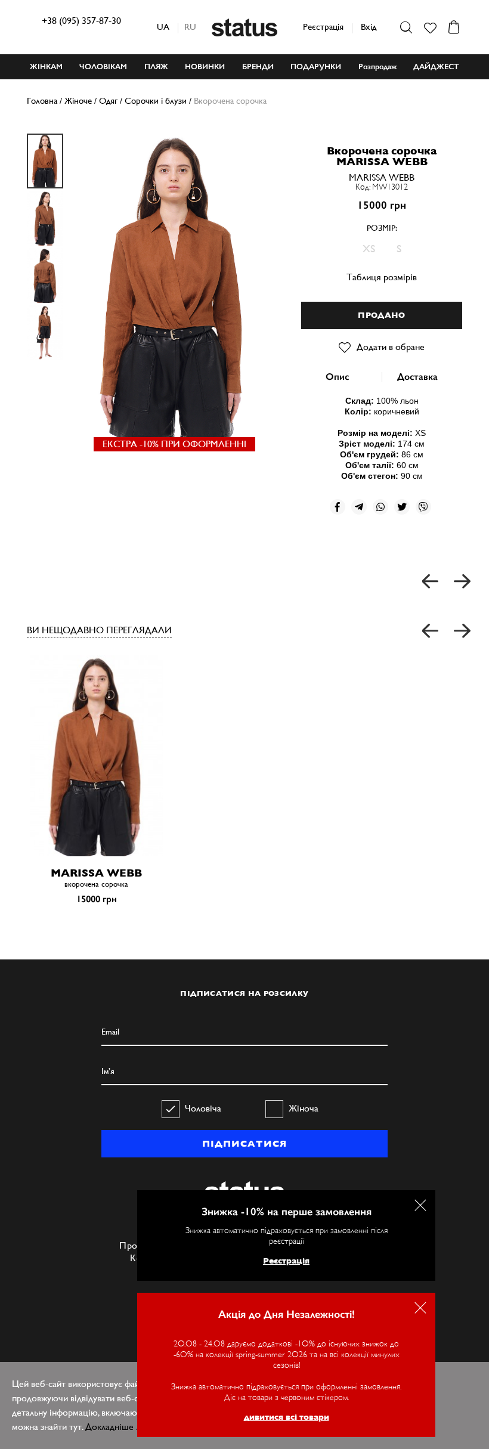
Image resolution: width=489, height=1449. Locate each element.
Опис (337, 376)
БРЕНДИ (258, 66)
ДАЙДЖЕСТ (436, 66)
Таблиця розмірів (381, 277)
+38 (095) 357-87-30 (81, 20)
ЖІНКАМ (46, 66)
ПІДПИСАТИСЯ (244, 1143)
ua (163, 26)
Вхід (368, 26)
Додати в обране (391, 346)
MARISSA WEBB (381, 177)
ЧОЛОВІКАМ (103, 66)
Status (244, 27)
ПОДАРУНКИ (315, 66)
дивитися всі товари (286, 1417)
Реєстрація (323, 26)
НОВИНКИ (205, 66)
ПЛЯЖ (156, 66)
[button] (431, 631)
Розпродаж (377, 66)
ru (190, 26)
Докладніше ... (114, 1426)
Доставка (417, 376)
